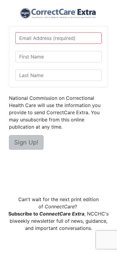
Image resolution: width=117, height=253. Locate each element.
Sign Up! (26, 142)
